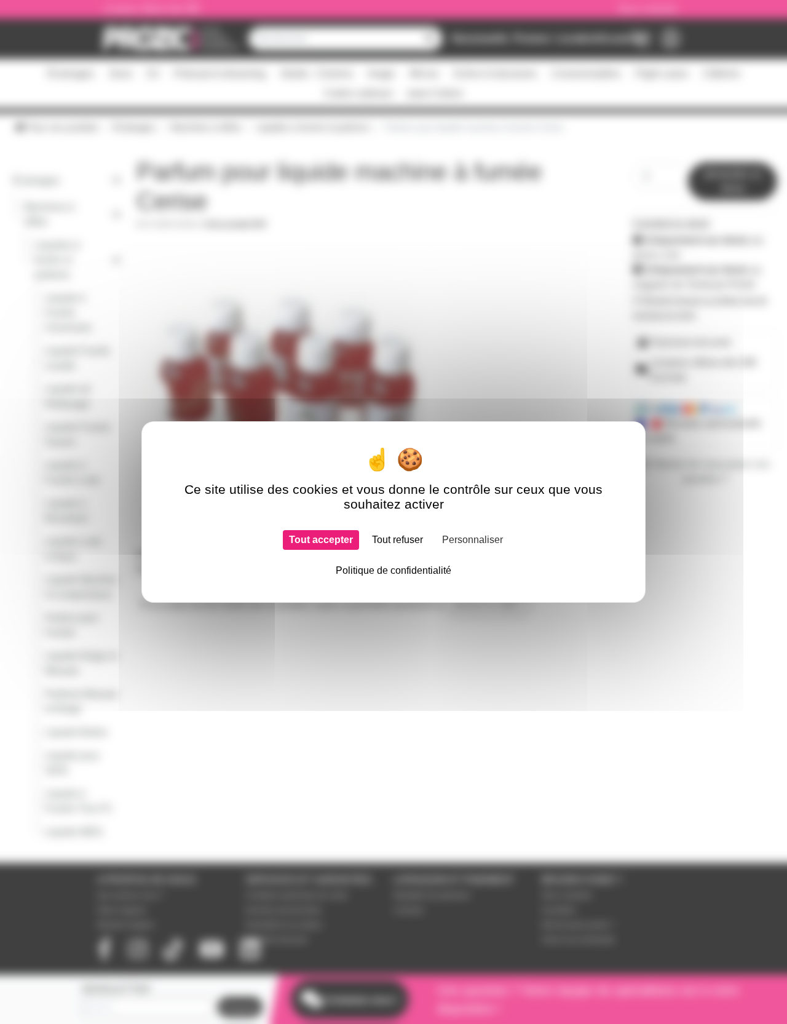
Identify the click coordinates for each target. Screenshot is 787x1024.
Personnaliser (472, 539)
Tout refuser (397, 539)
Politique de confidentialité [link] (393, 570)
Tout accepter (321, 539)
